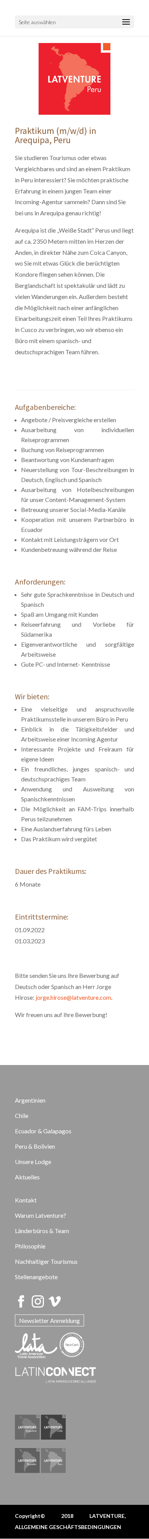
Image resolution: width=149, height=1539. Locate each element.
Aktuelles (27, 1177)
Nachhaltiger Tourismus (46, 1261)
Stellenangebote (36, 1276)
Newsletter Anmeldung (49, 1320)
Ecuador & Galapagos (43, 1130)
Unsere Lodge (33, 1161)
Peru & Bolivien (35, 1146)
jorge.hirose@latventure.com (73, 997)
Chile (21, 1115)
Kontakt (26, 1200)
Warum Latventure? (40, 1215)
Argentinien (30, 1100)
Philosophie (30, 1246)
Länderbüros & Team (42, 1230)
